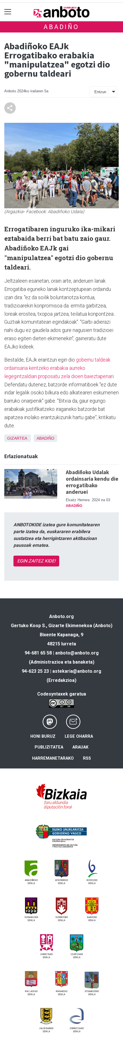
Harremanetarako (53, 758)
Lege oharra (79, 736)
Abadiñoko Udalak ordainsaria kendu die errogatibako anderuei (92, 482)
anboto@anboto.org (77, 653)
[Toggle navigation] (8, 12)
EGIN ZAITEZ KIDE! (36, 561)
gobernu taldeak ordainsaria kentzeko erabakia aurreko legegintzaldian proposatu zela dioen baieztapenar (58, 368)
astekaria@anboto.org (76, 671)
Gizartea (17, 438)
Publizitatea (49, 747)
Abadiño (61, 26)
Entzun (100, 92)
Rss (87, 758)
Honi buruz (42, 736)
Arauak (80, 747)
